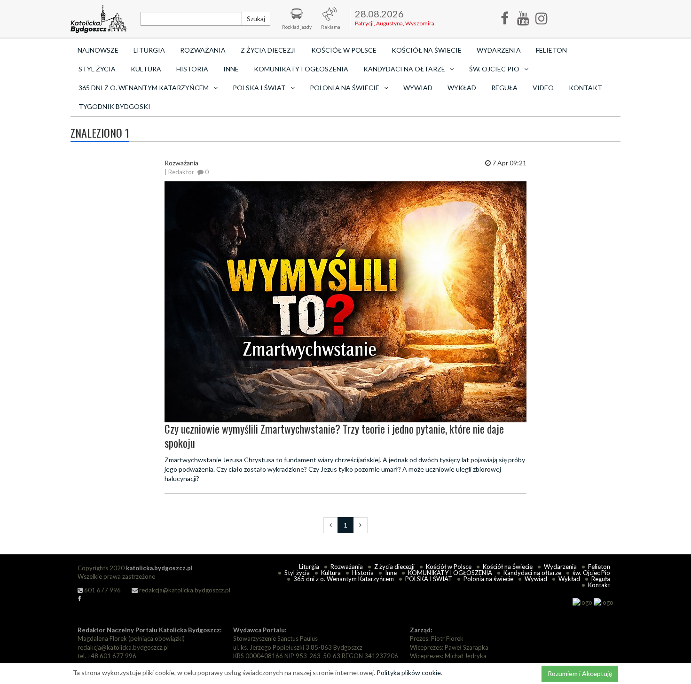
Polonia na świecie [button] (344, 88)
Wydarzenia (499, 50)
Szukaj (256, 19)
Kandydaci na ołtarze (532, 572)
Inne (231, 69)
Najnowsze (98, 50)
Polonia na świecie (488, 579)
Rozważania (203, 50)
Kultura (146, 69)
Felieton (551, 50)
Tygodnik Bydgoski (114, 106)
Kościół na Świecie (427, 50)
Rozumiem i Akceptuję (580, 673)
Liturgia (149, 50)
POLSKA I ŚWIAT (428, 579)
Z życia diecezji (268, 50)
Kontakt (585, 88)
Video (543, 88)
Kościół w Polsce (344, 50)
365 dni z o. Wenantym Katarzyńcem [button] (144, 88)
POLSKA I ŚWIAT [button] (259, 88)
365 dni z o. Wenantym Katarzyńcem (343, 579)
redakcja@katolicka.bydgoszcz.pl (184, 590)
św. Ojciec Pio (591, 572)
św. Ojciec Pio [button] (494, 69)
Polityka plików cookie (409, 672)
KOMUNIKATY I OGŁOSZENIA (301, 69)
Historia (192, 69)
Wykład (462, 88)
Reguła (504, 88)
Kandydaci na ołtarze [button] (404, 69)
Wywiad (417, 88)
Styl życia (97, 69)
